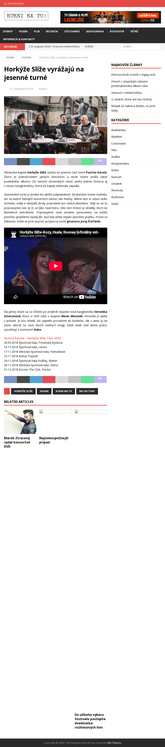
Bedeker (116, 137)
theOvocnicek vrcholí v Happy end (133, 74)
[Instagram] (161, 3)
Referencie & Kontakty (19, 39)
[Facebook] (153, 3)
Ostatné (116, 183)
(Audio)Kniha (95, 31)
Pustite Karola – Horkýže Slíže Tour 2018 (32, 338)
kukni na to (64, 391)
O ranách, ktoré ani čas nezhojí (131, 99)
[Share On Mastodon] (100, 161)
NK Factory (87, 391)
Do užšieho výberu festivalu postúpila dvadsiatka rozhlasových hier (90, 720)
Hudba (23, 31)
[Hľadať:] (141, 46)
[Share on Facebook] (10, 161)
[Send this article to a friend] (61, 161)
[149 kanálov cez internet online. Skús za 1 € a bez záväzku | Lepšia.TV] (110, 21)
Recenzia (52, 31)
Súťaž (134, 31)
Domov (8, 31)
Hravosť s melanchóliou (126, 93)
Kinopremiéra (120, 163)
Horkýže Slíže (23, 391)
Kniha (115, 170)
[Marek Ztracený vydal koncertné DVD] (20, 422)
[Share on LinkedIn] (36, 161)
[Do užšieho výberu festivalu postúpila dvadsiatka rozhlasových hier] (91, 560)
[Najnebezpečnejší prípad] (55, 422)
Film (37, 31)
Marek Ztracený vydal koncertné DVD (17, 442)
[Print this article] (74, 161)
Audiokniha (118, 130)
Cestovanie (72, 31)
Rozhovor (117, 31)
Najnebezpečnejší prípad (53, 440)
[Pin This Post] (48, 161)
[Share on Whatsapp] (87, 161)
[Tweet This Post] (23, 161)
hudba (44, 391)
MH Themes (114, 743)
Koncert (116, 177)
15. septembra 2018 (21, 89)
